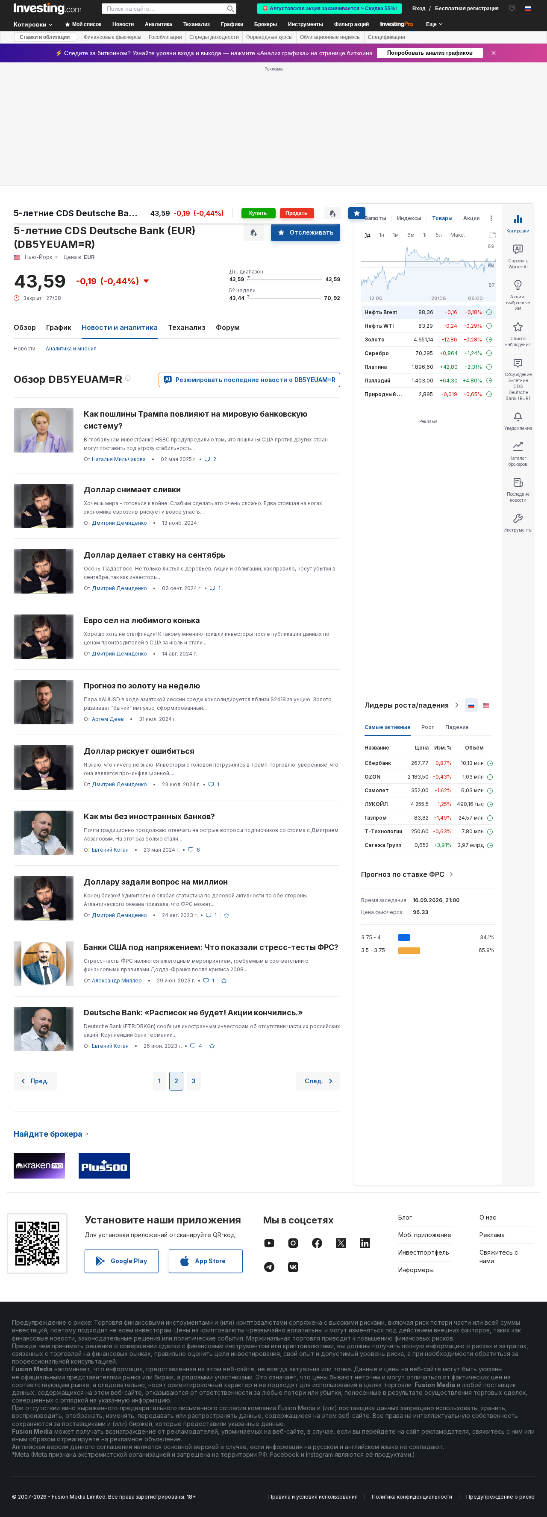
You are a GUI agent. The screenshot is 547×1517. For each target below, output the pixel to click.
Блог (405, 1217)
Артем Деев (108, 719)
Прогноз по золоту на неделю (142, 685)
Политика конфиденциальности (412, 1496)
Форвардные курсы (269, 37)
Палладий (377, 380)
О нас (487, 1217)
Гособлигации (165, 37)
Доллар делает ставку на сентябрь (154, 554)
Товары (442, 218)
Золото (375, 339)
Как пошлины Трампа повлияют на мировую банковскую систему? (195, 419)
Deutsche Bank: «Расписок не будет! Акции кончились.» (193, 1012)
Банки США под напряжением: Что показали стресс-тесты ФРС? (211, 947)
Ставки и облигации (45, 37)
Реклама (492, 1234)
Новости (24, 348)
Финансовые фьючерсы (112, 37)
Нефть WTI (379, 326)
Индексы (409, 218)
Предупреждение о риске (500, 1496)
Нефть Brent (381, 312)
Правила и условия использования (313, 1496)
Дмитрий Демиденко (119, 523)
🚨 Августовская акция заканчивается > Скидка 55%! (329, 9)
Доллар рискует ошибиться (139, 751)
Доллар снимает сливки (132, 489)
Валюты (375, 218)
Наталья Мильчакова (119, 459)
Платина (376, 367)
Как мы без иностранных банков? (149, 816)
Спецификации (386, 37)
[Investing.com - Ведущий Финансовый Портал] (47, 9)
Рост (428, 727)
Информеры (416, 1269)
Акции (471, 218)
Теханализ (187, 327)
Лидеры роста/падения (407, 705)
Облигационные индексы (330, 37)
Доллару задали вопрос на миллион (156, 881)
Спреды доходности (214, 37)
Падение (457, 727)
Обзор (25, 327)
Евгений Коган (110, 850)
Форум (228, 327)
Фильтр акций (351, 24)
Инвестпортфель (423, 1252)
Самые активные (388, 727)
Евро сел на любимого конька (142, 620)
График (58, 327)
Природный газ (385, 394)
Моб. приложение (424, 1234)
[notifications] (512, 8)
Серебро (377, 353)
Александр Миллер (117, 980)
